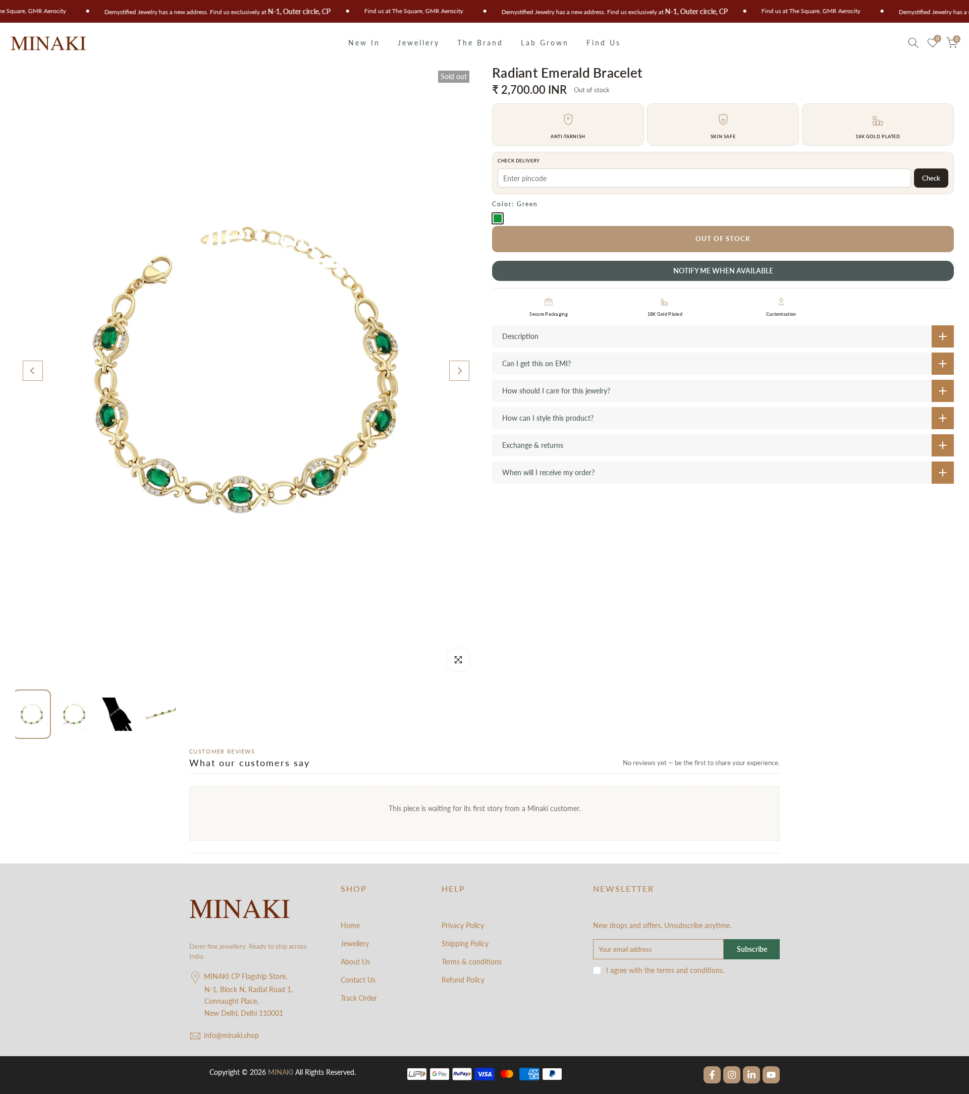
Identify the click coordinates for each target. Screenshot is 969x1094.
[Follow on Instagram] (731, 1074)
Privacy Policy (463, 925)
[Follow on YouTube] (771, 1074)
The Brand (480, 42)
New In (364, 42)
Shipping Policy (465, 943)
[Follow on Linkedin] (751, 1074)
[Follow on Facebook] (712, 1074)
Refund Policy (463, 979)
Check (931, 178)
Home (350, 925)
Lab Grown (545, 42)
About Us (355, 961)
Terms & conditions (472, 961)
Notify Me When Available (723, 270)
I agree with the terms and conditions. (665, 970)
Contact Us (358, 979)
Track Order (359, 998)
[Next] (459, 371)
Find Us (603, 42)
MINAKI (280, 1072)
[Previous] (33, 371)
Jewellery (419, 42)
